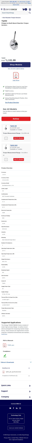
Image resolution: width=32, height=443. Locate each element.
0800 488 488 (13, 1)
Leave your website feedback (16, 428)
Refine (16, 119)
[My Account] (30, 9)
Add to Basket (18, 138)
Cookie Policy (15, 437)
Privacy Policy (7, 437)
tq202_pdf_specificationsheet (13, 371)
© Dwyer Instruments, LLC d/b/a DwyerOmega (16, 434)
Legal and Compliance (17, 439)
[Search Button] (29, 12)
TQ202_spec (10, 345)
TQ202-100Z (13, 145)
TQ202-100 (13, 126)
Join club (16, 422)
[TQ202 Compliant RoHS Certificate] (5, 355)
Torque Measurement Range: (12, 133)
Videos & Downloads (7, 362)
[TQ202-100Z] (6, 147)
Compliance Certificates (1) (9, 375)
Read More (4, 334)
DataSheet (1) (6, 368)
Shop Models (16, 65)
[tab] (16, 343)
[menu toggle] (2, 9)
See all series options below (16, 68)
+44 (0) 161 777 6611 (24, 1)
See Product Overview (12, 102)
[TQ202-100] (6, 128)
